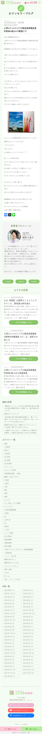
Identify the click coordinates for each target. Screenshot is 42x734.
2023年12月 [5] (28, 630)
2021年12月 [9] (28, 669)
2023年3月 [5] (9, 646)
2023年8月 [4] (28, 636)
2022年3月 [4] (9, 666)
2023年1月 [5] (9, 650)
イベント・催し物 (10, 556)
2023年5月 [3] (9, 643)
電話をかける (11, 729)
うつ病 (6, 529)
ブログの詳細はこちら (23, 322)
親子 (5, 490)
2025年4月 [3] (28, 603)
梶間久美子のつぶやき (11, 563)
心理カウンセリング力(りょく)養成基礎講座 (18, 549)
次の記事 (8, 281)
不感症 (6, 513)
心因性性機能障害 (10, 510)
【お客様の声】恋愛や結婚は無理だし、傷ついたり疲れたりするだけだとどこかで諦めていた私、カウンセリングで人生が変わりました (21, 419)
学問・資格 (8, 569)
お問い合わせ (32, 729)
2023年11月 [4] (9, 633)
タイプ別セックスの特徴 (12, 503)
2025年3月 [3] (9, 607)
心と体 (6, 573)
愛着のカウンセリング (11, 414)
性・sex (6, 576)
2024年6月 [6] (28, 620)
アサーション (8, 467)
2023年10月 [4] (28, 633)
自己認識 (7, 460)
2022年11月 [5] (9, 653)
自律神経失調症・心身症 (12, 473)
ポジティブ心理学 (10, 470)
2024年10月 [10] (29, 613)
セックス (7, 500)
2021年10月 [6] (28, 673)
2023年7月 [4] (9, 640)
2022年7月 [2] (9, 660)
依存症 (6, 526)
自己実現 (7, 457)
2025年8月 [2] (28, 597)
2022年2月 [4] (28, 666)
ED (5, 516)
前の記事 (33, 281)
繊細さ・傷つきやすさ (11, 477)
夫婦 (5, 486)
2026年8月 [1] (9, 590)
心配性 (6, 483)
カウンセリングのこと (11, 566)
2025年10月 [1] (28, 593)
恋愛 (5, 493)
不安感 (6, 480)
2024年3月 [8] (9, 626)
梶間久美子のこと (10, 559)
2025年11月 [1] (9, 593)
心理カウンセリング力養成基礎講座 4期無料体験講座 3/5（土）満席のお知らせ (21, 337)
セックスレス (8, 506)
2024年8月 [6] (28, 617)
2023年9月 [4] (9, 636)
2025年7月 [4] (9, 600)
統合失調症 (8, 546)
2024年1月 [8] (9, 630)
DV (5, 523)
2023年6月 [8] (28, 640)
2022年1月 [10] (9, 669)
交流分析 (7, 453)
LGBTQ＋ (7, 520)
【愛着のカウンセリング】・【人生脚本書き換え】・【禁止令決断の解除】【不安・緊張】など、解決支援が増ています (21, 408)
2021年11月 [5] (9, 673)
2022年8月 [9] (28, 656)
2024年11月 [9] (9, 613)
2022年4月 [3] (28, 663)
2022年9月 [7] (9, 656)
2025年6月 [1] (28, 600)
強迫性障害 (8, 539)
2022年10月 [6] (28, 653)
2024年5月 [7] (9, 623)
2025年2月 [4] (28, 607)
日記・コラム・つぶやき (12, 579)
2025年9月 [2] (9, 597)
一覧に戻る (21, 281)
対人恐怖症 (8, 536)
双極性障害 (8, 543)
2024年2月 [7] (28, 626)
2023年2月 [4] (28, 646)
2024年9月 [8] (9, 617)
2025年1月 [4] (9, 610)
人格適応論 (8, 553)
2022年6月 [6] (28, 660)
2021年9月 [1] (9, 676)
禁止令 (6, 450)
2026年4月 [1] (28, 590)
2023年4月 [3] (28, 643)
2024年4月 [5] (28, 623)
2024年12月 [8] (28, 610)
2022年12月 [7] (28, 650)
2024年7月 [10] (9, 620)
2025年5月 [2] (9, 603)
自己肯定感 (8, 463)
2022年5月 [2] (9, 663)
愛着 (5, 443)
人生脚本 (7, 447)
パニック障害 (8, 533)
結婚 (5, 496)
